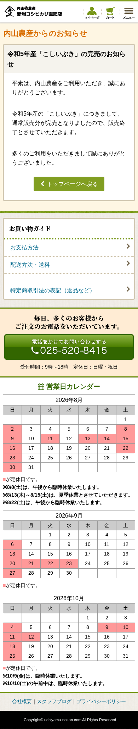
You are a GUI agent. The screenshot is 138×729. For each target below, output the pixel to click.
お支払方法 (24, 247)
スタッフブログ (54, 701)
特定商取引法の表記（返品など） (52, 290)
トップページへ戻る (72, 184)
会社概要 (22, 701)
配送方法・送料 (30, 265)
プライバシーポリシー (101, 701)
